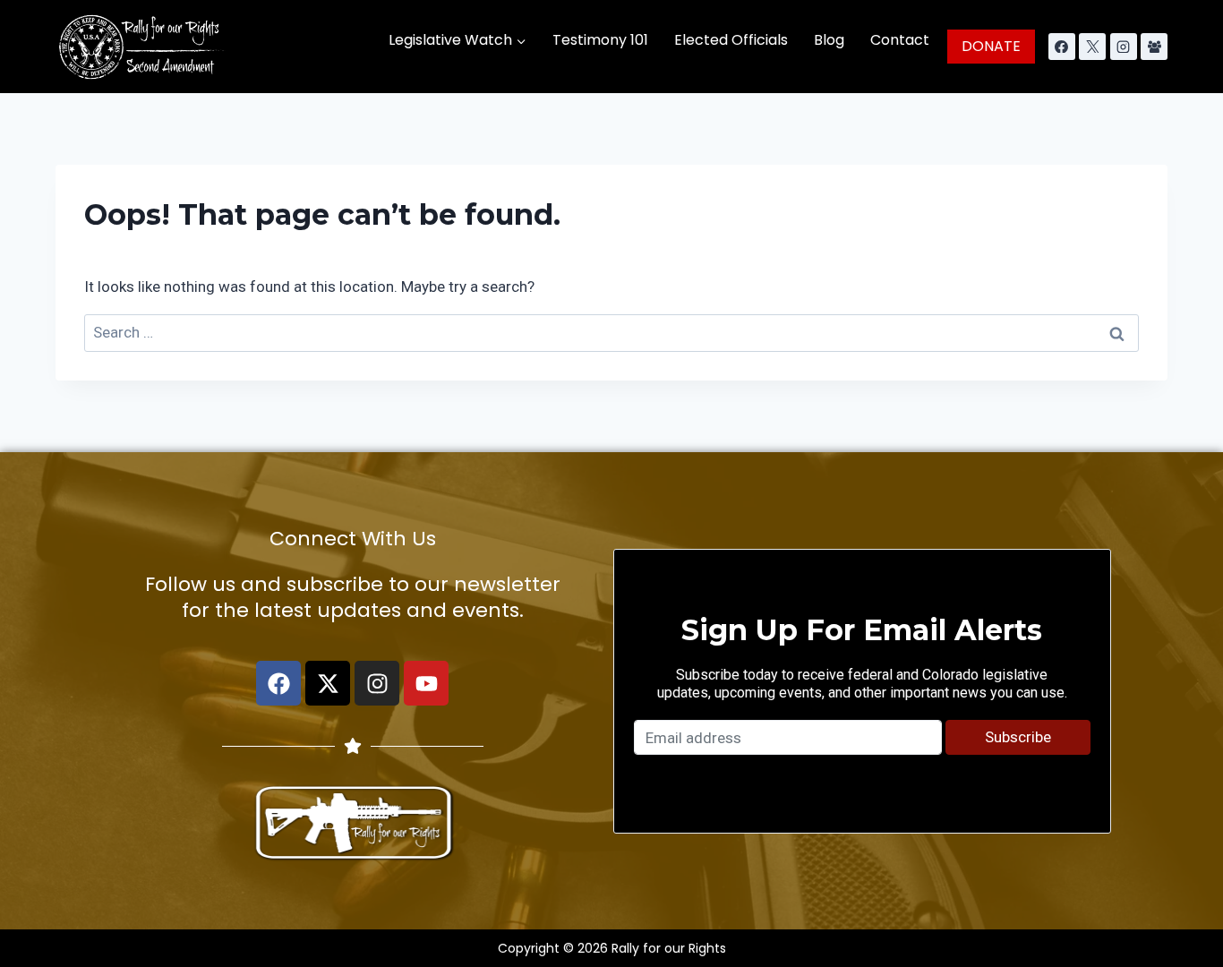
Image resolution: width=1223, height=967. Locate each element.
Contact (899, 40)
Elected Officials (731, 40)
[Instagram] (1123, 46)
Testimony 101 (600, 40)
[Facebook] (1061, 46)
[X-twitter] (327, 683)
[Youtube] (426, 683)
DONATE (991, 46)
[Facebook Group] (1154, 46)
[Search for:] (611, 332)
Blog (829, 40)
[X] (1092, 46)
